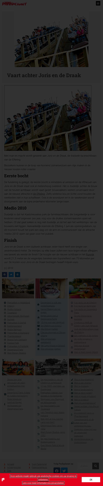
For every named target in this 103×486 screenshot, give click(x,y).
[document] (51, 243)
